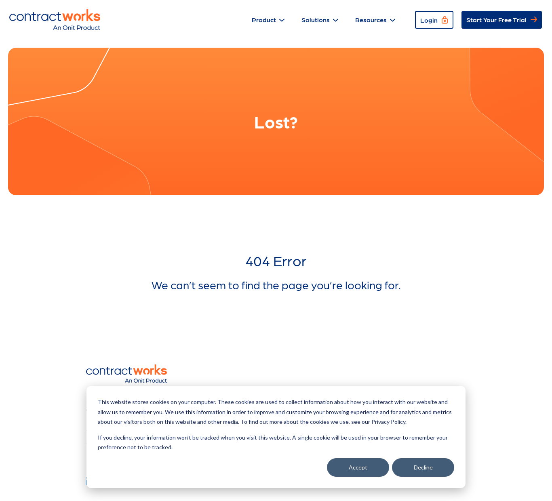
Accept (358, 467)
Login (429, 20)
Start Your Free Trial (496, 19)
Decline (423, 467)
